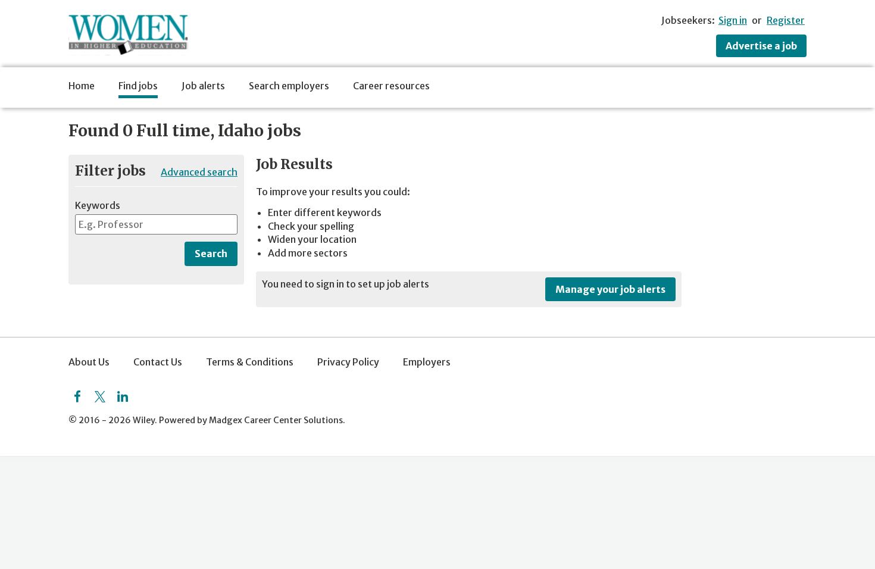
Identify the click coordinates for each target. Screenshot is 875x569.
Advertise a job (761, 46)
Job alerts (203, 86)
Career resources (391, 86)
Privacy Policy (348, 362)
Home (81, 86)
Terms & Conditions (249, 362)
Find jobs (138, 86)
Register (786, 20)
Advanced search (199, 172)
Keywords (97, 205)
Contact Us (157, 362)
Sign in (732, 20)
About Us (89, 362)
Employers (427, 362)
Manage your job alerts (610, 289)
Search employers (289, 86)
